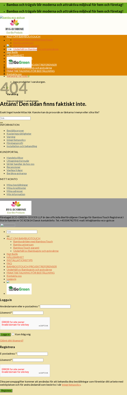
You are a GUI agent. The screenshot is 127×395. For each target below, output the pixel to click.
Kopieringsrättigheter (19, 133)
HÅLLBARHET (15, 55)
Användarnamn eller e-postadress (20, 306)
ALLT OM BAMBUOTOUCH (23, 36)
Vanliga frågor (15, 170)
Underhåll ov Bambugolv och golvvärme (36, 49)
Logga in (5, 334)
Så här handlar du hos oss (20, 163)
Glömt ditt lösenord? (11, 340)
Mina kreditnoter (16, 187)
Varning (11, 136)
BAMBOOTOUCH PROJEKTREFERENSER (32, 64)
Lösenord (6, 312)
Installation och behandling (22, 146)
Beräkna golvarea (17, 173)
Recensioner (14, 167)
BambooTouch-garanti (26, 45)
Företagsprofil (15, 143)
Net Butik (12, 52)
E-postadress (8, 353)
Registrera (6, 390)
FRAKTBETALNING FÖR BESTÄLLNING (31, 70)
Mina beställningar (17, 184)
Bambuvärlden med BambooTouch (33, 39)
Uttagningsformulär (18, 160)
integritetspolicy (71, 384)
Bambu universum (23, 42)
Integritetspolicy (16, 139)
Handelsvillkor (15, 157)
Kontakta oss (14, 74)
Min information (16, 194)
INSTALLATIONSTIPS (20, 58)
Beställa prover (15, 130)
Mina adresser (15, 191)
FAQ (9, 61)
